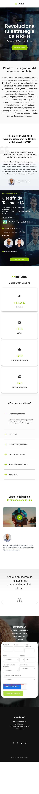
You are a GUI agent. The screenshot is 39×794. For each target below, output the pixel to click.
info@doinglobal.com (19, 721)
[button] (19, 414)
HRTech (19, 20)
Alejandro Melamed (23, 181)
